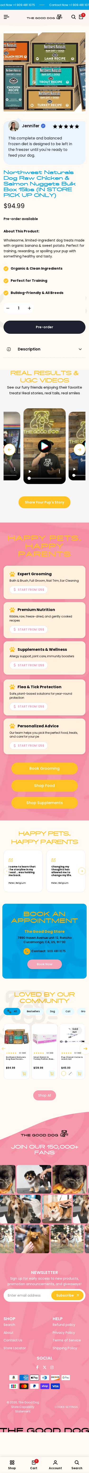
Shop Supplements (44, 803)
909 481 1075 (56, 951)
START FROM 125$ (31, 590)
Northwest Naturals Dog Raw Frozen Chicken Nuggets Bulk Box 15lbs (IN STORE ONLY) (16, 1058)
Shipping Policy (65, 1348)
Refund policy (64, 1324)
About (9, 1332)
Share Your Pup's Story (44, 502)
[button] (44, 446)
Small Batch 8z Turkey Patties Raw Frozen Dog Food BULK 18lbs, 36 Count (43, 1058)
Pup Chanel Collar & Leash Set (72, 1058)
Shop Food (44, 785)
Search (9, 1324)
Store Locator (15, 1348)
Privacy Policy (64, 1332)
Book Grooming (44, 768)
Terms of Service (67, 1340)
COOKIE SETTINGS (66, 1407)
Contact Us (13, 1340)
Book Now (44, 964)
